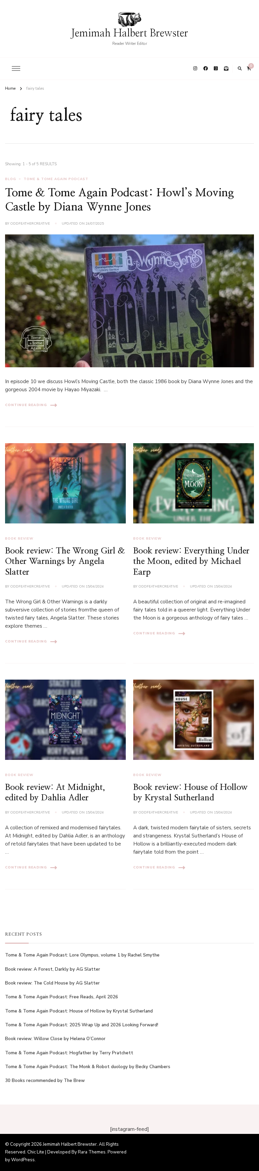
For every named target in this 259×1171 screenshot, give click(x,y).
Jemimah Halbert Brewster (129, 33)
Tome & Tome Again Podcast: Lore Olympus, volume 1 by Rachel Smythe (82, 955)
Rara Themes (92, 1152)
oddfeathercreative (30, 223)
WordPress (23, 1160)
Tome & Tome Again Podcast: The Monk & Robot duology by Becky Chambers (87, 1067)
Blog (10, 179)
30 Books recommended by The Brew (45, 1081)
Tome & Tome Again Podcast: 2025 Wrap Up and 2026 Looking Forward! (81, 1025)
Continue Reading (26, 405)
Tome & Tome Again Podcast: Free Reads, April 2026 (61, 997)
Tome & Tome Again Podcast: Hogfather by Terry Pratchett (69, 1053)
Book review (19, 538)
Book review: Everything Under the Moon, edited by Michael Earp (191, 561)
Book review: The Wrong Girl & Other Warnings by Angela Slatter (65, 561)
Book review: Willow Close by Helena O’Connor (55, 1039)
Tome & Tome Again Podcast (56, 179)
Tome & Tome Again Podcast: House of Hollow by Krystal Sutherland (79, 1011)
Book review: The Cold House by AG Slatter (52, 983)
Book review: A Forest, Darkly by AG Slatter (52, 969)
